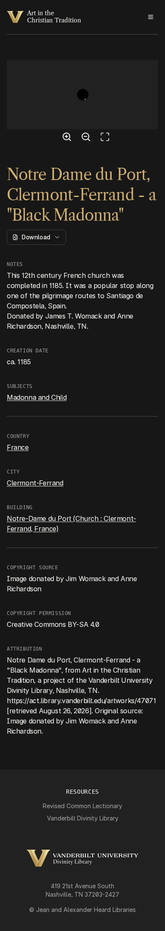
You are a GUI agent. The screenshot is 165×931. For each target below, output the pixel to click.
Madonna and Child (36, 397)
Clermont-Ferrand (35, 483)
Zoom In (68, 138)
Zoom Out (87, 138)
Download (36, 237)
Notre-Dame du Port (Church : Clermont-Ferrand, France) (71, 523)
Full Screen (107, 138)
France (18, 447)
